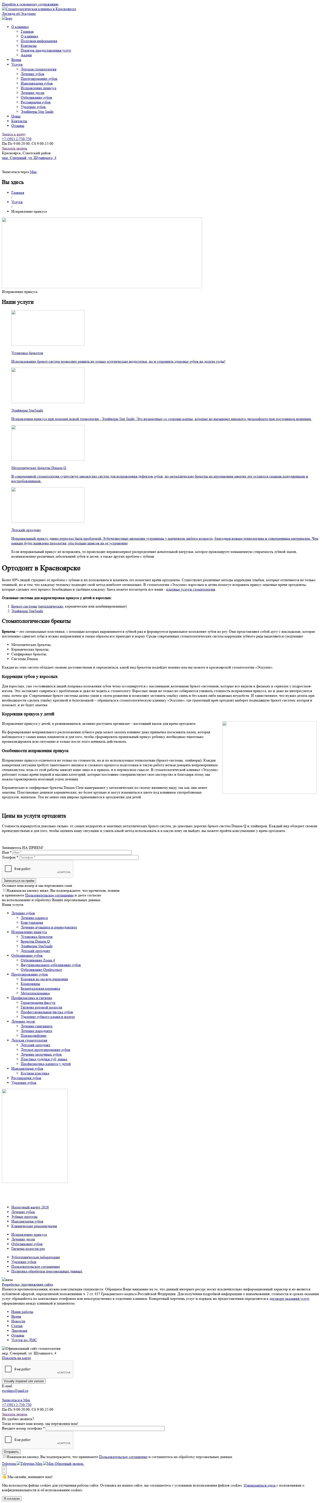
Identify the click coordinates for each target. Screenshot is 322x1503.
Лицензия (19, 1330)
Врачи (16, 59)
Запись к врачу (14, 134)
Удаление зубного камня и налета (48, 1016)
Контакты (29, 45)
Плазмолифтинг (34, 1035)
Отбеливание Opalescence (41, 969)
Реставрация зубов (36, 102)
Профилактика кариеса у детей (46, 1063)
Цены (16, 116)
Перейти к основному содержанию (30, 4)
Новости (18, 1321)
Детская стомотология (29, 1040)
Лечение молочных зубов (41, 1054)
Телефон (10, 857)
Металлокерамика (35, 993)
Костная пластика (35, 1073)
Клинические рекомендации (34, 1226)
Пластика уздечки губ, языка (44, 1059)
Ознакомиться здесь (260, 1485)
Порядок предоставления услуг (46, 50)
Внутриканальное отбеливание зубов (51, 965)
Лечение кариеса (34, 918)
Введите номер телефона (23, 1428)
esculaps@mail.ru (15, 1390)
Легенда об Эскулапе (19, 13)
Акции (26, 55)
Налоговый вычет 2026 (30, 1207)
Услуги (17, 202)
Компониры (30, 983)
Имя (7, 852)
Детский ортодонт (35, 950)
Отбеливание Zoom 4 (38, 960)
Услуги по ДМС (24, 1340)
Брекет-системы (24, 606)
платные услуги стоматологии (190, 589)
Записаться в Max (16, 1400)
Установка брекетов (37, 936)
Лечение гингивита (36, 1026)
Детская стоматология (38, 69)
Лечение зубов (32, 74)
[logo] (7, 18)
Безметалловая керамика (40, 988)
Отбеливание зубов (36, 97)
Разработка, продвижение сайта (27, 1284)
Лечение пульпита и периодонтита (49, 927)
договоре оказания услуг (289, 1298)
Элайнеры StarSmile (27, 611)
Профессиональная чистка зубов (47, 1012)
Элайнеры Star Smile (37, 111)
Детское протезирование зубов (45, 1049)
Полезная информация (39, 41)
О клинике (29, 36)
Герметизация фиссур (38, 1002)
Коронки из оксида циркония (44, 979)
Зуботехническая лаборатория (35, 1257)
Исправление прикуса (38, 88)
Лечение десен (32, 92)
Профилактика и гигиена (31, 998)
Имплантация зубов (37, 83)
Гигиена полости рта (28, 1248)
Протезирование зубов (39, 78)
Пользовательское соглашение (49, 895)
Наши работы (22, 1311)
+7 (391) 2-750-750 (16, 139)
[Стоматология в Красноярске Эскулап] (39, 9)
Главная (27, 31)
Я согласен (12, 1498)
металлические (51, 606)
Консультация (32, 922)
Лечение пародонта (36, 1031)
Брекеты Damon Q (35, 941)
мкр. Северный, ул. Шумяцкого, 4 (29, 157)
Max (33, 172)
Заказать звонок (14, 148)
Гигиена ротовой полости (41, 1007)
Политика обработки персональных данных (46, 1271)
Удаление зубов (33, 107)
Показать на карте (16, 1358)
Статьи (17, 1326)
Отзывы (17, 125)
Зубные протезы (24, 1216)
